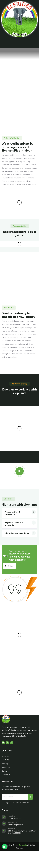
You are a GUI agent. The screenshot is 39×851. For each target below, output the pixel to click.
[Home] (19, 19)
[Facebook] (3, 742)
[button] (19, 513)
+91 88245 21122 (14, 818)
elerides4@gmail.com (15, 825)
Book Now (9, 566)
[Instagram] (7, 742)
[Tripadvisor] (11, 742)
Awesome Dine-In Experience (13, 513)
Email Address (12, 822)
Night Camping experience (17, 533)
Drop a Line (11, 816)
